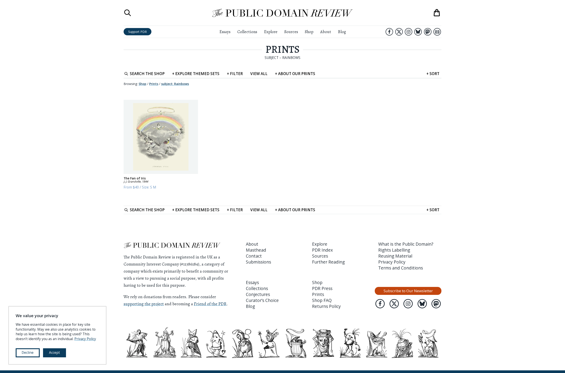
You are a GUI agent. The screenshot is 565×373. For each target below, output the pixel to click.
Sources (291, 31)
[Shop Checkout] (436, 12)
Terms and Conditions (400, 268)
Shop (309, 31)
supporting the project (144, 304)
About (325, 31)
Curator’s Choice (262, 300)
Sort (432, 73)
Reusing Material (395, 256)
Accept (54, 352)
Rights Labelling (394, 250)
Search (147, 73)
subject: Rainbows (175, 84)
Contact (254, 256)
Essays (224, 31)
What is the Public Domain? (405, 244)
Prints (283, 49)
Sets (195, 73)
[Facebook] (389, 32)
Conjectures (258, 294)
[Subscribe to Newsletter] (437, 32)
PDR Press (322, 288)
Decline (28, 352)
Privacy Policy (391, 262)
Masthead (256, 250)
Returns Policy (326, 306)
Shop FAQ (322, 300)
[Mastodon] (427, 32)
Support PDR (137, 32)
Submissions (258, 262)
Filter (235, 73)
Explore (270, 31)
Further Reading (328, 262)
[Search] (128, 13)
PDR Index (322, 250)
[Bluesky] (418, 32)
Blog (342, 31)
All (258, 73)
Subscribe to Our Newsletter (408, 290)
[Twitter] (399, 32)
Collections (247, 31)
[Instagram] (408, 32)
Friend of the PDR (210, 304)
